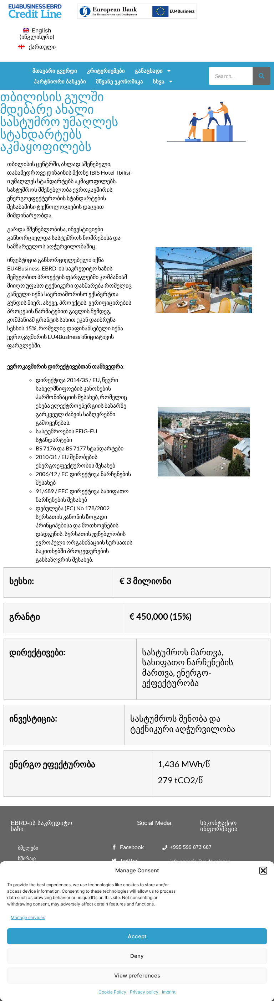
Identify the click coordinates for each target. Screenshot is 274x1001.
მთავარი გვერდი (54, 70)
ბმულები (28, 848)
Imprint (169, 992)
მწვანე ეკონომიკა (119, 81)
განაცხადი (149, 70)
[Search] (261, 76)
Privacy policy (144, 992)
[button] (263, 870)
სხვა (158, 81)
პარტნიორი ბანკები (60, 81)
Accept (137, 936)
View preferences (137, 975)
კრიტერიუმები (106, 70)
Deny (137, 956)
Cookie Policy (112, 992)
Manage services (28, 917)
